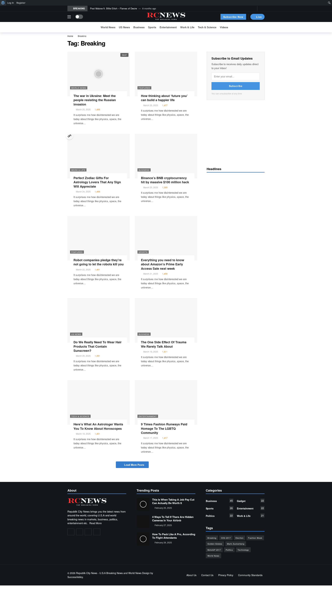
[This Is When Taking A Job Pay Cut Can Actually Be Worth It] (143, 504)
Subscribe (235, 86)
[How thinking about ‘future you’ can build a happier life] (166, 74)
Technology (243, 549)
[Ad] (236, 133)
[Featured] (137, 54)
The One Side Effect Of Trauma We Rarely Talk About (163, 344)
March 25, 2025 (83, 109)
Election (239, 537)
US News (76, 334)
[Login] (262, 8)
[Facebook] (243, 8)
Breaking (212, 537)
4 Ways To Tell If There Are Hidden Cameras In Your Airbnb (172, 518)
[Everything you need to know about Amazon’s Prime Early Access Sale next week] (166, 238)
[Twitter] (248, 8)
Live (259, 17)
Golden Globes (215, 543)
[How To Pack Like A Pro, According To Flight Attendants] (143, 538)
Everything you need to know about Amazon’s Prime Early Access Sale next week (162, 264)
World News (78, 87)
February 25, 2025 (163, 507)
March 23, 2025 (150, 187)
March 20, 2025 (83, 355)
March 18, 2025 (83, 433)
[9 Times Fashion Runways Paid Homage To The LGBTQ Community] (166, 402)
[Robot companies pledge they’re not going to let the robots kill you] (98, 238)
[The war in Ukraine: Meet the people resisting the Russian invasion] (98, 74)
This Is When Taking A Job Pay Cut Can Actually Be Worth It (173, 501)
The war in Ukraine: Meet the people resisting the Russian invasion (94, 100)
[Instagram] (88, 532)
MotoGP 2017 (214, 549)
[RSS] (96, 532)
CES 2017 (226, 537)
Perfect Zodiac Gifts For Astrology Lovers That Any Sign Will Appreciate (97, 182)
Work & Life (78, 170)
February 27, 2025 (163, 525)
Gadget (250, 501)
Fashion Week (255, 537)
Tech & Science (80, 416)
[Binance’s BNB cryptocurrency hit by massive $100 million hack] (166, 156)
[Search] (262, 27)
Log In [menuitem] (10, 2)
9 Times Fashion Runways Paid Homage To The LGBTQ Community (164, 428)
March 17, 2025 (150, 437)
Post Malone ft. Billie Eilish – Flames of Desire (113, 8)
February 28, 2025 (163, 542)
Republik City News (86, 573)
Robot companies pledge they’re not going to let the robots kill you (98, 262)
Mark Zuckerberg (235, 543)
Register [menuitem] (20, 2)
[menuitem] (3, 3)
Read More (95, 523)
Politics (219, 516)
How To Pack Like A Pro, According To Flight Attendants (173, 536)
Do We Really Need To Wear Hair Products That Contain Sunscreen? (97, 346)
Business (144, 170)
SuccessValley (75, 577)
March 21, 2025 (150, 273)
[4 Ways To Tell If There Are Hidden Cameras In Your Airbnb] (143, 521)
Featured (144, 87)
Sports (143, 252)
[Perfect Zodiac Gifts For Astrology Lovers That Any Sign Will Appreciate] (98, 156)
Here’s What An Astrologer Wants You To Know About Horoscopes (98, 426)
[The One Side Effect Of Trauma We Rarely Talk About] (166, 320)
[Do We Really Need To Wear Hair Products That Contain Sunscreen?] (98, 320)
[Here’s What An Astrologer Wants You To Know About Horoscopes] (98, 402)
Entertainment (148, 416)
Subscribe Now (233, 17)
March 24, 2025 (83, 191)
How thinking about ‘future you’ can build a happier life (164, 98)
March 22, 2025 (83, 269)
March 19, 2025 (150, 351)
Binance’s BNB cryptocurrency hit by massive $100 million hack (165, 180)
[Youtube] (254, 8)
